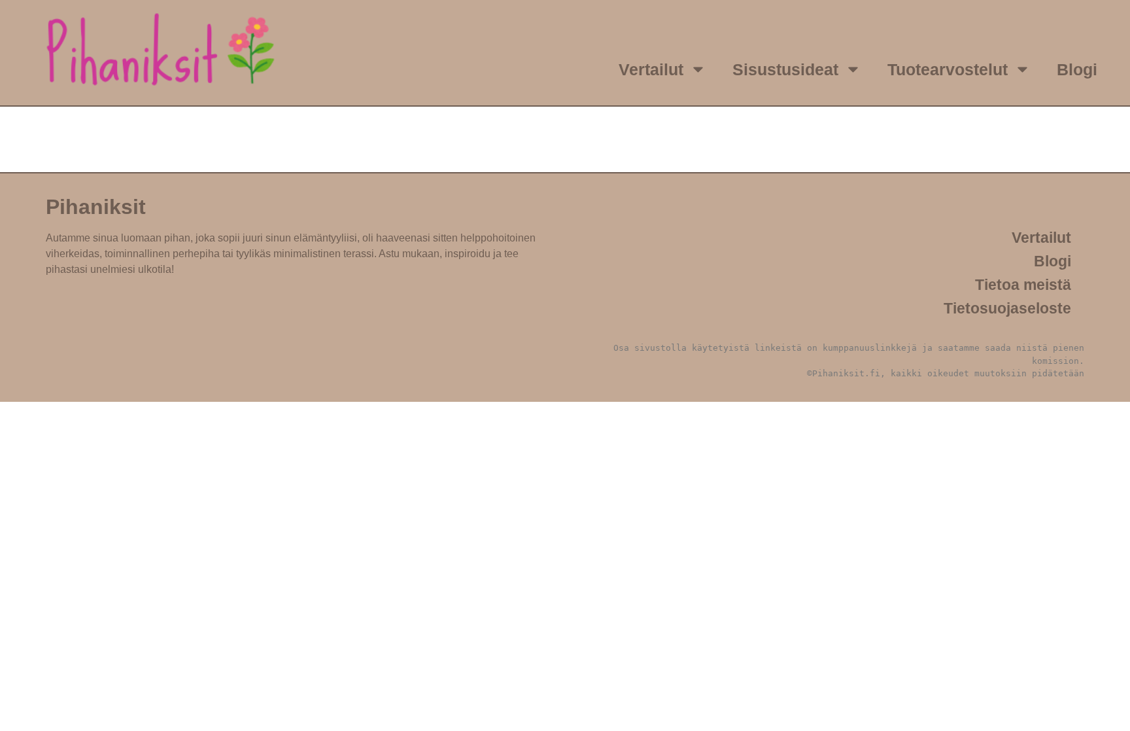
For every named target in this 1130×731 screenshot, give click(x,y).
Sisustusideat (785, 69)
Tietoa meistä (1023, 284)
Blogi (1077, 69)
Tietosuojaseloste (1007, 308)
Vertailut (651, 69)
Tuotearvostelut (947, 69)
